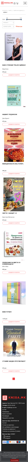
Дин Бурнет (5, 118)
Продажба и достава (8, 418)
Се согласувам (14, 460)
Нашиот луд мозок (9, 114)
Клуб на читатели (7, 414)
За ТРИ (4, 409)
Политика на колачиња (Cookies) (11, 431)
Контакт (4, 423)
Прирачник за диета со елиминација (11, 263)
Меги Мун (5, 266)
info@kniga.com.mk (11, 407)
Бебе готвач (7, 312)
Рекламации (5, 416)
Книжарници (5, 411)
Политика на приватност (9, 429)
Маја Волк (5, 69)
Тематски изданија (18, 10)
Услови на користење (8, 425)
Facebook (7, 436)
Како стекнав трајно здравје (14, 65)
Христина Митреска (8, 217)
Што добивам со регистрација (10, 427)
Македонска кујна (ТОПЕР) (12, 164)
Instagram (7, 438)
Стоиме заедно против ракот (14, 361)
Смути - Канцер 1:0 (9, 213)
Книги (9, 10)
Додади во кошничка (14, 75)
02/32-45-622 (11, 405)
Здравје (5, 12)
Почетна (4, 10)
